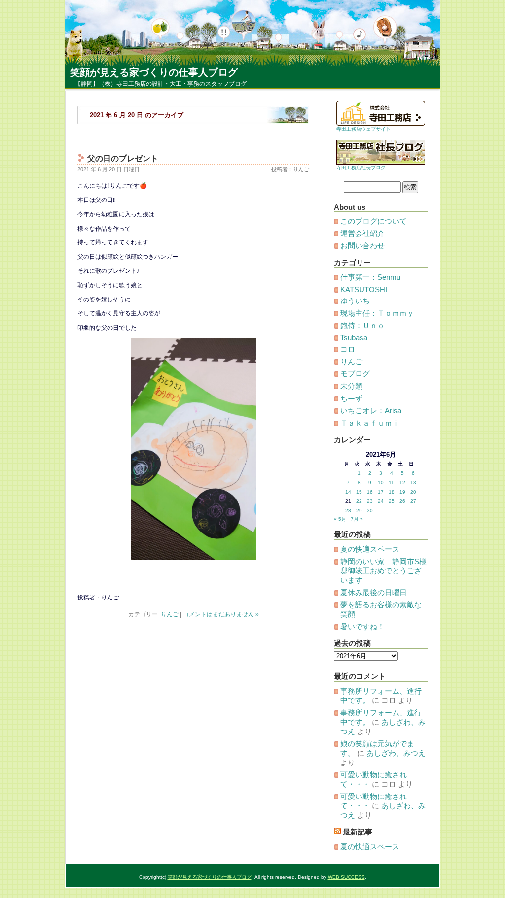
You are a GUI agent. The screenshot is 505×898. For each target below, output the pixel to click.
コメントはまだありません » (221, 614)
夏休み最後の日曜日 (373, 592)
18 (392, 492)
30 (370, 510)
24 (381, 501)
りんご (170, 614)
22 (359, 501)
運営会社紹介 (362, 233)
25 (392, 501)
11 (391, 482)
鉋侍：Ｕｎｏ (362, 325)
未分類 (351, 386)
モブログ (355, 373)
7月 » (357, 519)
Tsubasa (353, 337)
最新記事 (357, 832)
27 (413, 501)
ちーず (351, 398)
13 (413, 482)
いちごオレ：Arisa (370, 410)
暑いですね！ (362, 626)
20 (413, 492)
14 (348, 492)
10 (381, 482)
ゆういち (355, 301)
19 (402, 492)
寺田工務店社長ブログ (361, 167)
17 (381, 492)
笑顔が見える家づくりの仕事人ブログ (154, 72)
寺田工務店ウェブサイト (363, 129)
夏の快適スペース (369, 549)
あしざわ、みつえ (396, 753)
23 (370, 501)
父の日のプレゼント (122, 158)
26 (402, 501)
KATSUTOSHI (363, 289)
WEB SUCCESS (346, 877)
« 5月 (340, 519)
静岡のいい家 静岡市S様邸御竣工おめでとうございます (383, 570)
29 (359, 510)
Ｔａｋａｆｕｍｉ (369, 423)
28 (348, 510)
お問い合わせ (362, 245)
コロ (347, 349)
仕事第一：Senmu (370, 277)
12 (402, 482)
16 (370, 492)
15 (359, 492)
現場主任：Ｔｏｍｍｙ (377, 313)
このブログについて (373, 221)
